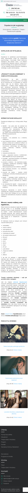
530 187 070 (14, 15)
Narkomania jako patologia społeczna (14, 346)
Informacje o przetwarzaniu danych (10, 491)
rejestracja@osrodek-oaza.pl (9, 1)
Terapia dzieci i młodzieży (8, 439)
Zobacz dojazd (7, 481)
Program (3, 442)
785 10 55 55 (10, 12)
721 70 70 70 (20, 12)
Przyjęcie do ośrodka (7, 456)
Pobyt (2, 465)
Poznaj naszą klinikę (6, 434)
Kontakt (3, 444)
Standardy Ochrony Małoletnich (10, 447)
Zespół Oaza (8, 314)
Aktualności (4, 437)
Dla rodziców (4, 454)
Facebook (6, 483)
